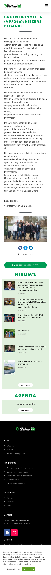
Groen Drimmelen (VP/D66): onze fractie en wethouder (30, 316)
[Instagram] (14, 532)
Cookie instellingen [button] (12, 569)
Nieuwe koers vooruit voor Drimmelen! (30, 362)
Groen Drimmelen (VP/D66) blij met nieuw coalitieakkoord (32, 348)
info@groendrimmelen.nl (19, 520)
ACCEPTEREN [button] (29, 569)
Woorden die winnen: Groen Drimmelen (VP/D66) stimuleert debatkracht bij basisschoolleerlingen (32, 303)
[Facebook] (7, 532)
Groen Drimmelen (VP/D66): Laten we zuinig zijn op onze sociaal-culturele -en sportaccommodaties (30, 286)
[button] (20, 248)
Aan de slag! (23, 330)
